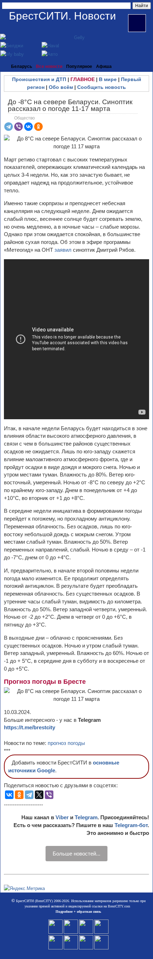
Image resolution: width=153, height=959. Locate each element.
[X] (39, 794)
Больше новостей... (76, 854)
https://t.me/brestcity (29, 727)
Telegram (86, 817)
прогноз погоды (66, 743)
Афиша (104, 66)
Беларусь (21, 66)
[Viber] (18, 126)
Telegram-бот (131, 825)
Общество (24, 118)
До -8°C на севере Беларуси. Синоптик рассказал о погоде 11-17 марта (70, 105)
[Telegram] (8, 126)
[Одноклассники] (38, 126)
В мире (108, 79)
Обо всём (61, 87)
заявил (63, 250)
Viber (62, 817)
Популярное (79, 66)
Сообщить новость (101, 87)
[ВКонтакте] (28, 126)
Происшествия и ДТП (39, 79)
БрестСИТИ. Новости (62, 16)
